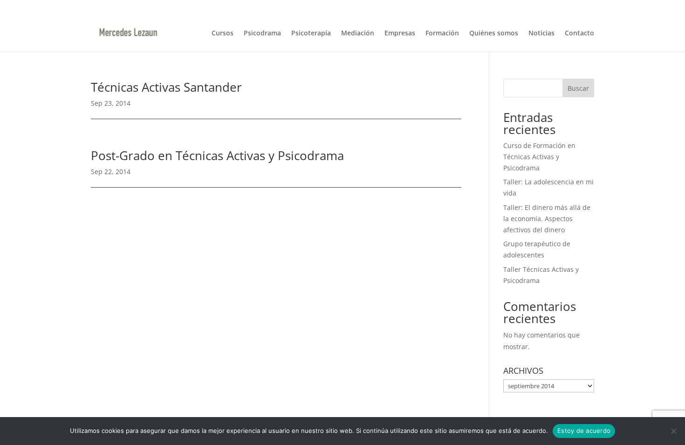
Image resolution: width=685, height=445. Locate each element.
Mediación (357, 33)
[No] (673, 431)
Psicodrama (262, 33)
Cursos (222, 33)
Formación (442, 33)
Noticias (541, 33)
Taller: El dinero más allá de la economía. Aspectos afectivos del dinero (546, 218)
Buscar (578, 88)
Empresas (399, 33)
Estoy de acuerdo (583, 430)
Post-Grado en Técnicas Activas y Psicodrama (217, 155)
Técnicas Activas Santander (166, 87)
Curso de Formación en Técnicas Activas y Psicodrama (539, 156)
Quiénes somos (493, 33)
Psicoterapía (311, 33)
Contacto (579, 33)
